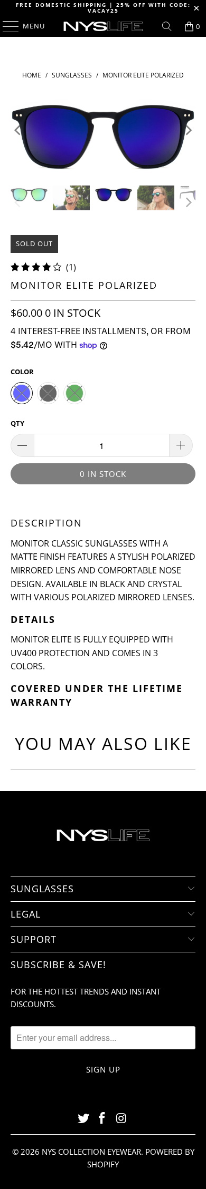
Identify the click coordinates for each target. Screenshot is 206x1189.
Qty (17, 423)
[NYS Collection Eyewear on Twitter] (83, 1118)
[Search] (167, 26)
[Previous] (18, 130)
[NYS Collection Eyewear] (103, 26)
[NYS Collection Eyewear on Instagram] (121, 1118)
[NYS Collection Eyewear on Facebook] (102, 1118)
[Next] (187, 130)
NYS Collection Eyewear (91, 1151)
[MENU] (5, 26)
